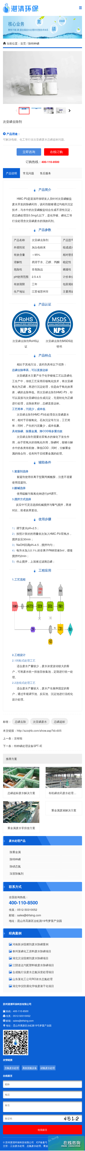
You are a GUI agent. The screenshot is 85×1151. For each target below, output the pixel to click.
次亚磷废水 (40, 722)
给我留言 (42, 1129)
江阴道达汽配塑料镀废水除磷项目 (33, 965)
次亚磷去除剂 (40, 240)
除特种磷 (15, 859)
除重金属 (15, 852)
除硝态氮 (15, 866)
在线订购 (56, 151)
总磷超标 (59, 722)
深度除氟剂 (17, 873)
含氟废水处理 (12, 1068)
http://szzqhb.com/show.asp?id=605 (39, 730)
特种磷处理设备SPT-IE (28, 746)
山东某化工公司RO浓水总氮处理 (32, 979)
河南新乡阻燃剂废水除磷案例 (30, 944)
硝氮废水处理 (48, 1068)
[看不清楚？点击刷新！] (70, 1118)
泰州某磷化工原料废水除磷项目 (31, 951)
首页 (23, 43)
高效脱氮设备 (30, 1068)
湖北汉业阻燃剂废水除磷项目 (30, 958)
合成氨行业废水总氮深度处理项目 (33, 972)
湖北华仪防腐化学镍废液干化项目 (33, 986)
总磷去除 (20, 722)
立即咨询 (29, 151)
